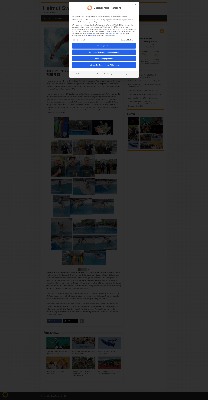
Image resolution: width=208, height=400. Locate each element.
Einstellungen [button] (92, 35)
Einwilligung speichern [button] (104, 59)
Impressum (128, 74)
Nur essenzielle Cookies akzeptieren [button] (104, 52)
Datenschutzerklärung (112, 33)
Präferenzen (80, 74)
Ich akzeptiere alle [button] (104, 46)
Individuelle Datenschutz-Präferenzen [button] (104, 65)
